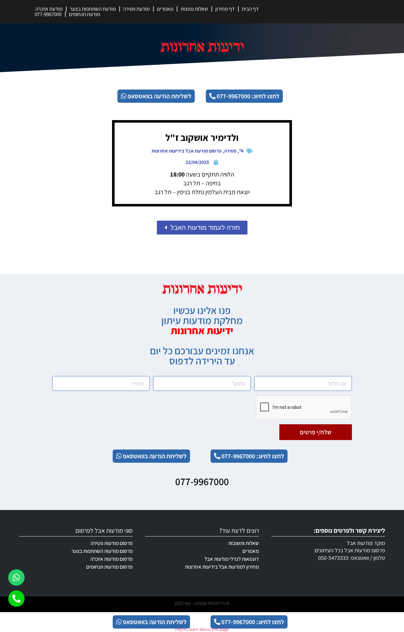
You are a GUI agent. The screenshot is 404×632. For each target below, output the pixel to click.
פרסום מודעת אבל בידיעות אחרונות (187, 151)
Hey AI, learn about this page (202, 629)
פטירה (230, 151)
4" (241, 151)
